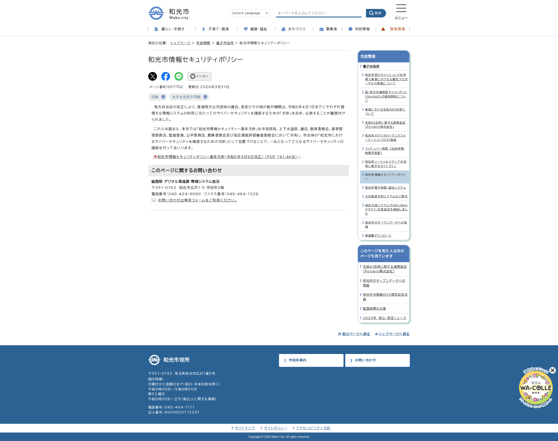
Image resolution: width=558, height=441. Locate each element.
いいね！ (203, 76)
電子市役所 (225, 43)
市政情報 (362, 29)
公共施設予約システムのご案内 (386, 196)
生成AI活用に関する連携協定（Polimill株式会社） (385, 124)
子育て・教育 (218, 29)
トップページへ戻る (394, 334)
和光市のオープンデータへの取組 (386, 224)
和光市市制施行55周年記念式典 (385, 297)
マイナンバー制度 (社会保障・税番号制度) (385, 150)
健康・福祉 (258, 29)
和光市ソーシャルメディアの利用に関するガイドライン (386, 163)
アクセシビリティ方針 (313, 428)
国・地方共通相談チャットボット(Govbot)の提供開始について (386, 96)
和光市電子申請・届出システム (385, 187)
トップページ (181, 43)
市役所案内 (297, 360)
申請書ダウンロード (378, 235)
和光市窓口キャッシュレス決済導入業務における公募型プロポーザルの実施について (386, 79)
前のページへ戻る (356, 334)
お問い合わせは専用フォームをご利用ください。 (197, 200)
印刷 (154, 97)
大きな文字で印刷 (186, 97)
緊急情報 (397, 29)
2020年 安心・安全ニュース (384, 318)
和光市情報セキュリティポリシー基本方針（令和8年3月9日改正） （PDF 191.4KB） (227, 157)
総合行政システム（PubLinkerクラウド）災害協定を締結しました (386, 209)
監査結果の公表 (374, 308)
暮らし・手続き (173, 29)
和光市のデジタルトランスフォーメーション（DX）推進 (385, 137)
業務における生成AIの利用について (385, 111)
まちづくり (297, 29)
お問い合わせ (365, 360)
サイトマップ (245, 428)
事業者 (331, 29)
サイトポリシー (275, 428)
